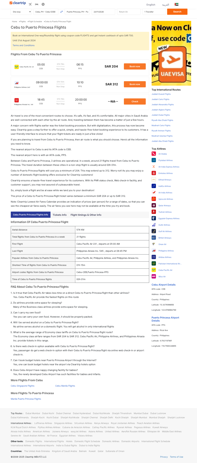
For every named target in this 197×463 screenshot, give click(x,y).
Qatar (100, 451)
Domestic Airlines (110, 441)
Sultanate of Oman (115, 451)
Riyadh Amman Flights (161, 130)
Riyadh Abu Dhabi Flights (162, 120)
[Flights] (30, 4)
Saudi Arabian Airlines (34, 435)
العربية (165, 4)
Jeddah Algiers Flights (161, 110)
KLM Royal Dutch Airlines (23, 427)
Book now (135, 66)
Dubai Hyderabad (82, 413)
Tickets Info (60, 214)
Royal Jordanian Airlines (123, 423)
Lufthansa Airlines (43, 423)
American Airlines (41, 431)
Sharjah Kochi (37, 417)
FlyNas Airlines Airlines (49, 427)
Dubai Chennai (63, 413)
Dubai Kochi (48, 413)
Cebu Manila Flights (65, 385)
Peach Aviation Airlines (148, 423)
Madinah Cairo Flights (161, 125)
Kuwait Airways (160, 427)
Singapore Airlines (63, 423)
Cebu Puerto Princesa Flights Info (30, 214)
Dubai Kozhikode (101, 413)
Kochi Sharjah (122, 417)
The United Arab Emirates (37, 451)
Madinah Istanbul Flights (162, 136)
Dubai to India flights (89, 445)
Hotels (69, 441)
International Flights (54, 441)
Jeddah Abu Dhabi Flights (163, 141)
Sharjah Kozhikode (70, 417)
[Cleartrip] (18, 3)
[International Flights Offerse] (43, 4)
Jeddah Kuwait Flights (161, 94)
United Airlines (112, 431)
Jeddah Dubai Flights (161, 115)
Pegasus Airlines (142, 427)
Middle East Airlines (171, 431)
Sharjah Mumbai (139, 417)
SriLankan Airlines (83, 423)
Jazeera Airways (60, 431)
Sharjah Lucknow (176, 417)
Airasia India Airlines (21, 431)
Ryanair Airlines (124, 427)
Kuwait (92, 451)
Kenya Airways (101, 423)
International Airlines (21, 445)
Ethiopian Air (153, 431)
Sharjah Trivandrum (122, 413)
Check (135, 101)
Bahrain (83, 451)
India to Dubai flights (66, 445)
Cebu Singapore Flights (22, 385)
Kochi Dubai (52, 417)
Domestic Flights (33, 441)
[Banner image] (171, 53)
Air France (52, 435)
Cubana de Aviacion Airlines (76, 427)
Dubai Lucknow (158, 413)
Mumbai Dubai (141, 413)
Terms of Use (176, 456)
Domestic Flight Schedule (87, 441)
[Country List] (176, 4)
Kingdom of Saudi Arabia (64, 451)
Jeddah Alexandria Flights (163, 104)
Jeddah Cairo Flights (160, 99)
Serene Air (16, 435)
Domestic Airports (130, 441)
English (151, 4)
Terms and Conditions (23, 45)
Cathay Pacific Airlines (103, 427)
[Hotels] (36, 4)
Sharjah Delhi (106, 417)
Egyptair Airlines (67, 435)
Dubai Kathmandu (20, 417)
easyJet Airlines (78, 431)
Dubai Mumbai (33, 413)
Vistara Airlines (85, 435)
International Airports (43, 445)
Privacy (164, 456)
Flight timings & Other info (86, 214)
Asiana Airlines (95, 431)
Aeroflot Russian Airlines (133, 431)
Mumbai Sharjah (157, 417)
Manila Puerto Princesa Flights (26, 398)
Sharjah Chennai (89, 417)
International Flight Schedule (155, 441)
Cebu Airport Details (164, 284)
